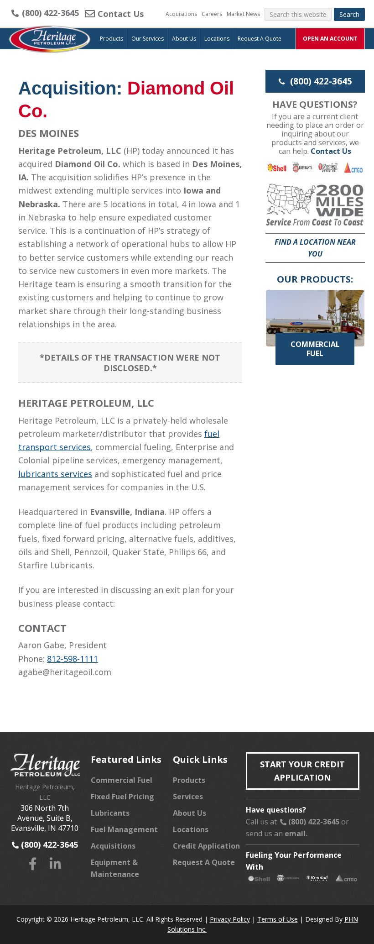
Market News (243, 14)
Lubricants (110, 813)
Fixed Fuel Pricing (122, 797)
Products (189, 780)
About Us (189, 813)
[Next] (346, 316)
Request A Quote (204, 862)
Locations (190, 829)
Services (188, 797)
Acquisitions (181, 14)
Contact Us (119, 13)
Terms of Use (277, 919)
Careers (212, 14)
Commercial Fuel (121, 780)
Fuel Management (124, 829)
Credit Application (206, 846)
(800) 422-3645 (49, 12)
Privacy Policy (230, 919)
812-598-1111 (72, 658)
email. (296, 834)
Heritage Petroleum (50, 48)
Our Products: (315, 279)
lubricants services (55, 473)
